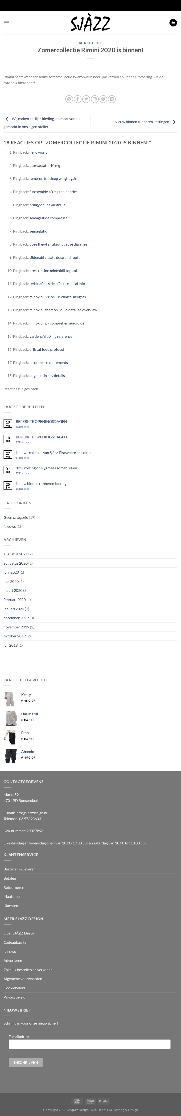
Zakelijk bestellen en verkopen (28, 969)
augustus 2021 (16, 554)
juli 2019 (11, 645)
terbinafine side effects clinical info (57, 283)
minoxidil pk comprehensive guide (56, 323)
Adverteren (13, 960)
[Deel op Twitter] (86, 99)
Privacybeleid (14, 997)
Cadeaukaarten (16, 942)
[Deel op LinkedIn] (112, 99)
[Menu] (6, 22)
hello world (38, 152)
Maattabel (12, 896)
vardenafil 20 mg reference (50, 336)
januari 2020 (14, 608)
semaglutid (38, 231)
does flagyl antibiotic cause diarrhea (58, 244)
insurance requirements (48, 362)
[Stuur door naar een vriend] (95, 99)
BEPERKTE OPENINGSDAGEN (41, 421)
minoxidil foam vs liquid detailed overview (63, 309)
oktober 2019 (15, 636)
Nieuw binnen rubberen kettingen (142, 121)
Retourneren (14, 887)
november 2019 (16, 627)
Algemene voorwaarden (23, 978)
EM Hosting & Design (122, 1110)
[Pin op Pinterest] (103, 99)
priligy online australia (47, 205)
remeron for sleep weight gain (53, 178)
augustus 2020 (16, 563)
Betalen (10, 878)
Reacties (22, 426)
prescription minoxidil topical (53, 270)
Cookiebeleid (14, 988)
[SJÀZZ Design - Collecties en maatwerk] (90, 22)
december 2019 (16, 617)
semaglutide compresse (48, 218)
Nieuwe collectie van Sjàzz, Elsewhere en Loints (53, 452)
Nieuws (10, 526)
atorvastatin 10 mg (44, 165)
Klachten (11, 905)
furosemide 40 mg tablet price (53, 191)
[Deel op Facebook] (78, 99)
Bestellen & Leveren (20, 869)
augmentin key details (47, 375)
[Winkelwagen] (173, 23)
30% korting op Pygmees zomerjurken (46, 468)
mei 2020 (11, 581)
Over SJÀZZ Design (19, 933)
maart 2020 (13, 590)
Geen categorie (90, 42)
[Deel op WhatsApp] (69, 99)
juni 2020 (11, 572)
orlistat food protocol (46, 349)
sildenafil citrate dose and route (54, 257)
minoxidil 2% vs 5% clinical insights (57, 296)
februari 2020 (15, 599)
